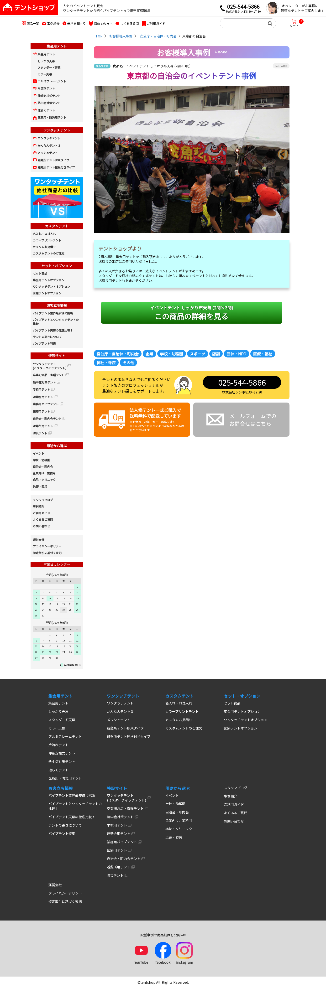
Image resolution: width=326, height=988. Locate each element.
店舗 (216, 354)
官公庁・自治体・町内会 (158, 36)
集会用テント (46, 54)
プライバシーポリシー (47, 546)
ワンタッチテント (49, 138)
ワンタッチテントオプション (51, 286)
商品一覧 (33, 23)
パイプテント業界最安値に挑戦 (53, 313)
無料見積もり (76, 23)
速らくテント (46, 110)
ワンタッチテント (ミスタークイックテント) (49, 366)
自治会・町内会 (43, 466)
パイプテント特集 (44, 343)
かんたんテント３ (49, 145)
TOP (98, 36)
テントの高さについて (47, 337)
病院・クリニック (44, 479)
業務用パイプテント (46, 404)
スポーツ (197, 354)
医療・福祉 (262, 354)
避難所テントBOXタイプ (53, 160)
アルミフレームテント (52, 81)
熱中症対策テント (49, 103)
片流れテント (46, 88)
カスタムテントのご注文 (48, 253)
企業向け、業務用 (44, 473)
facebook (162, 962)
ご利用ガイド (156, 23)
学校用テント (41, 389)
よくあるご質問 (43, 519)
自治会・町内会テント (47, 418)
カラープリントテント (47, 240)
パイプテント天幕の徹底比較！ (53, 330)
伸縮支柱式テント (49, 95)
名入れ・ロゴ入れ (44, 234)
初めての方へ (103, 23)
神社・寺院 (106, 362)
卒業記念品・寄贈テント (48, 375)
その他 (128, 362)
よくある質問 (129, 23)
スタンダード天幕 (49, 67)
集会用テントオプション (48, 280)
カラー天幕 (45, 74)
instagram (184, 962)
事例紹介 (53, 23)
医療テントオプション (47, 293)
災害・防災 (40, 486)
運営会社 (38, 540)
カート (295, 23)
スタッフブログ (43, 500)
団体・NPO (236, 354)
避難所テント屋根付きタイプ (56, 167)
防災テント (40, 433)
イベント (38, 453)
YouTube (141, 962)
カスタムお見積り (44, 247)
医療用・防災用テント (52, 117)
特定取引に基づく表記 (47, 553)
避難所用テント (43, 426)
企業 (149, 354)
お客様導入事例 (120, 36)
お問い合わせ (41, 526)
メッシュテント (48, 152)
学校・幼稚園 (171, 354)
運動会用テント (43, 397)
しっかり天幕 (46, 61)
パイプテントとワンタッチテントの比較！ (56, 321)
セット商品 (40, 273)
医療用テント (41, 411)
